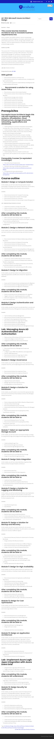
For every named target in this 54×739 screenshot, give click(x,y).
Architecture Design (9, 726)
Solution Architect (29, 726)
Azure (15, 726)
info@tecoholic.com (38, 1)
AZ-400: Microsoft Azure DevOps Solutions (25, 729)
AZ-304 (13, 71)
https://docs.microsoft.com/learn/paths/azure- (14, 164)
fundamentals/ (29, 164)
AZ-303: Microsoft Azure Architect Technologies (12, 728)
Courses (13, 23)
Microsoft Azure (21, 726)
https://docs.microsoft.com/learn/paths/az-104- (14, 173)
